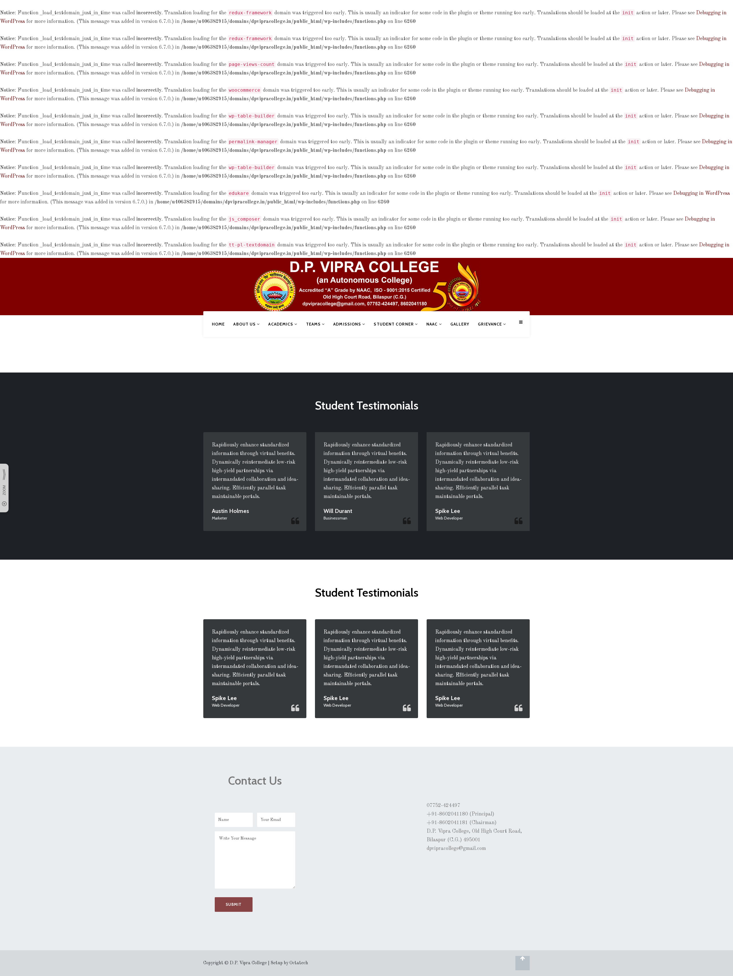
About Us (245, 324)
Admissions (347, 324)
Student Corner (394, 324)
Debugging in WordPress (701, 193)
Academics (281, 324)
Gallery (460, 324)
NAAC (432, 324)
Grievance (490, 324)
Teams (314, 324)
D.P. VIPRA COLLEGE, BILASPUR (227, 283)
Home (218, 324)
